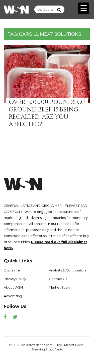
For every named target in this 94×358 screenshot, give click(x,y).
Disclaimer (12, 270)
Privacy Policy (15, 279)
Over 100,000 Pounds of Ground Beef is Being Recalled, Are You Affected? (47, 113)
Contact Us (58, 279)
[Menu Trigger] (83, 8)
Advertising (13, 296)
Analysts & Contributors (67, 270)
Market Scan (59, 287)
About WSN (13, 287)
